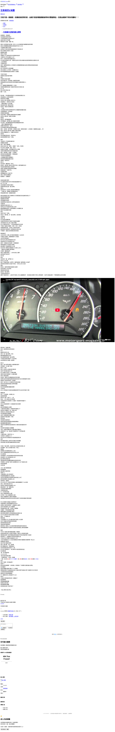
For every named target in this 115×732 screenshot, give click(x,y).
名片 (4, 26)
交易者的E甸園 (8, 10)
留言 (12, 611)
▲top (2, 618)
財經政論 (11, 20)
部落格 (4, 24)
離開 (8, 729)
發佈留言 (3, 629)
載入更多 (3, 621)
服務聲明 (70, 713)
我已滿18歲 (3, 729)
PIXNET (47, 713)
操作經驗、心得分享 (13, 616)
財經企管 (11, 614)
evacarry (2, 603)
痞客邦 (9, 611)
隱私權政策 (65, 713)
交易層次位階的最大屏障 (12, 32)
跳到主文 (3, 14)
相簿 (4, 23)
